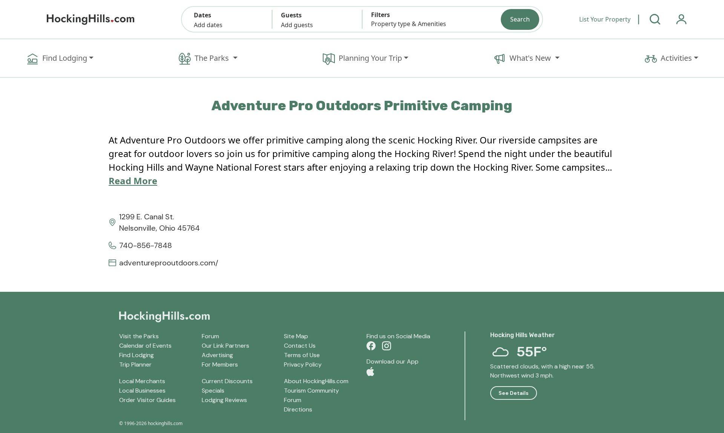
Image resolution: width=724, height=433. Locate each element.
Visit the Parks (139, 336)
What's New (531, 58)
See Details (514, 393)
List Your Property (604, 19)
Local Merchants (142, 381)
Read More (133, 180)
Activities (676, 58)
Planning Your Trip (370, 58)
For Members (220, 364)
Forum (210, 336)
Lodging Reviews (224, 400)
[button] (227, 19)
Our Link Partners (225, 346)
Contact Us (300, 346)
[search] (655, 19)
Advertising (217, 355)
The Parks (213, 58)
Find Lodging (64, 58)
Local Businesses (142, 390)
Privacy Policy (303, 364)
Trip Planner (135, 364)
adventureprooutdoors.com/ (168, 263)
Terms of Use (302, 355)
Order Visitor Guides (147, 400)
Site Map (296, 336)
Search (520, 19)
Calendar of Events (145, 346)
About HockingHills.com (316, 381)
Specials (213, 390)
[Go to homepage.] (90, 19)
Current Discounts (227, 381)
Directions (298, 409)
